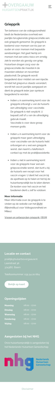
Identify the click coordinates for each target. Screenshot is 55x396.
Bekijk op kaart (16, 284)
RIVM (39, 203)
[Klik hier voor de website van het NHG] (27, 362)
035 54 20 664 (32, 274)
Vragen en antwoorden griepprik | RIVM (26, 217)
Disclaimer (27, 389)
